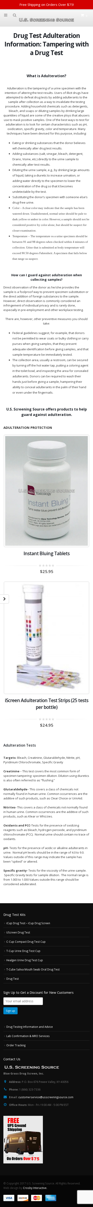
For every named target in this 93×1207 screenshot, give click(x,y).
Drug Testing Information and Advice (29, 1026)
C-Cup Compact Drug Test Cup (26, 941)
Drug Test (12, 978)
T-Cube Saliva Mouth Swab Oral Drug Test (33, 969)
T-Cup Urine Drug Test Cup (23, 951)
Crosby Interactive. (35, 1188)
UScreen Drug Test (18, 932)
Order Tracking (16, 1045)
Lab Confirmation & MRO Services (28, 1036)
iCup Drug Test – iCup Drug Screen (28, 923)
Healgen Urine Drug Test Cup (24, 960)
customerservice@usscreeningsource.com (45, 1097)
